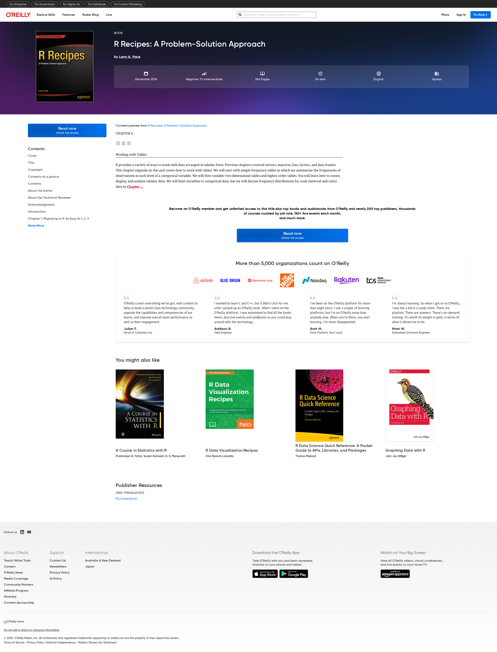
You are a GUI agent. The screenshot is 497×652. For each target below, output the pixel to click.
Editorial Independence (61, 642)
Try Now (479, 15)
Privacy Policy (60, 572)
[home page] (18, 14)
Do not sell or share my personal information (31, 630)
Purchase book (126, 498)
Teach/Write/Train (17, 560)
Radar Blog (90, 15)
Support (57, 552)
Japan (89, 566)
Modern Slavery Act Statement (97, 642)
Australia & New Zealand (103, 560)
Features (69, 15)
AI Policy (56, 578)
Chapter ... (135, 186)
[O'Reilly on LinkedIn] (22, 532)
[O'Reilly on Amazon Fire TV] (395, 577)
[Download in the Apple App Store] (265, 577)
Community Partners (18, 584)
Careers (9, 566)
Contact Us (58, 560)
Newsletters (58, 566)
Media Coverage (16, 578)
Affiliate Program (16, 591)
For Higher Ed (71, 4)
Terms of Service (14, 642)
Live (109, 15)
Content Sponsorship (19, 603)
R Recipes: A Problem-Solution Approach (177, 125)
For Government (45, 4)
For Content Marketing (128, 4)
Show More (36, 225)
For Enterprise (18, 4)
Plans (445, 15)
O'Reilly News (13, 572)
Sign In (461, 15)
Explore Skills (46, 15)
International (96, 552)
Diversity (10, 597)
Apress (436, 79)
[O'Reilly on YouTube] (29, 532)
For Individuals (97, 4)
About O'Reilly (16, 552)
